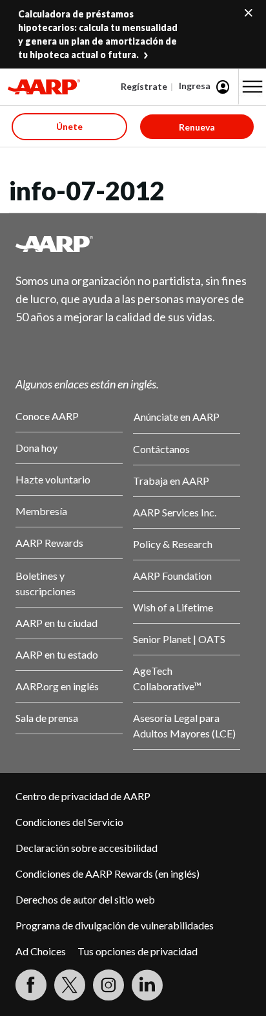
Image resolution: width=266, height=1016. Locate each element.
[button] (252, 86)
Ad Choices (40, 951)
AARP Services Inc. (174, 512)
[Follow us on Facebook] (30, 984)
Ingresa (194, 85)
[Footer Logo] (133, 243)
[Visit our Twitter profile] (69, 984)
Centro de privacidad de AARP (82, 796)
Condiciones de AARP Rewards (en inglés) (107, 873)
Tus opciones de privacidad (137, 951)
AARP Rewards (49, 542)
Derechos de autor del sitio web (85, 899)
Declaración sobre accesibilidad (86, 847)
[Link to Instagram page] (108, 984)
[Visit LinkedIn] (147, 984)
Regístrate (144, 86)
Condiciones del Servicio (69, 822)
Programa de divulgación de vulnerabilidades (114, 925)
